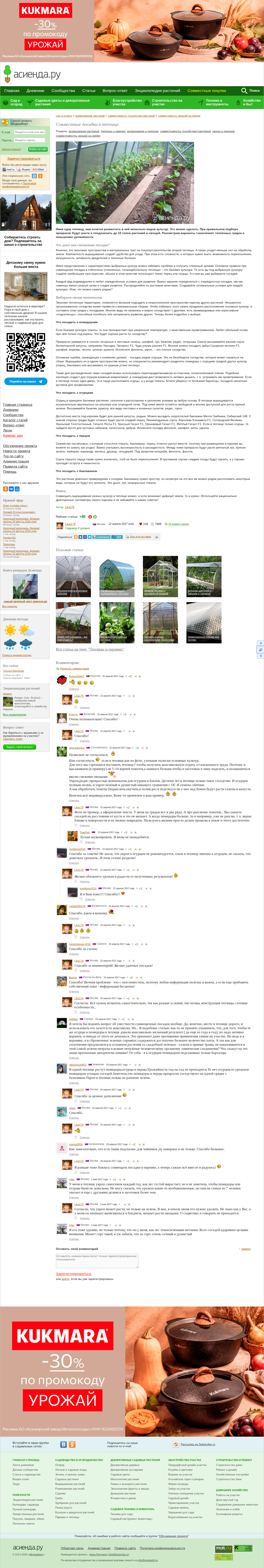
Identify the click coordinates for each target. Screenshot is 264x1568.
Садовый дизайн (178, 1498)
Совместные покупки (206, 90)
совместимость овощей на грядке (179, 115)
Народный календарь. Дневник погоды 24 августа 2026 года (21, 530)
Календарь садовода (26, 1504)
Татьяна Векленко (13, 671)
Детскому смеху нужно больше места (25, 265)
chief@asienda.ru (118, 1554)
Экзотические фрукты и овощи (130, 1488)
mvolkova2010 (77, 849)
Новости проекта (16, 451)
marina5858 (76, 1144)
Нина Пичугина (98, 1554)
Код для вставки (140, 536)
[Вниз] (260, 656)
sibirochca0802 (77, 1064)
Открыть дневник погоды (16, 655)
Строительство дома (229, 1465)
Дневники (35, 90)
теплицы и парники (113, 131)
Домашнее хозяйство (232, 1490)
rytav (71, 1179)
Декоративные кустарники (127, 1469)
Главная (11, 90)
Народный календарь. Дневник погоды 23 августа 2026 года (21, 552)
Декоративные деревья (125, 1465)
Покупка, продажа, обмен (28, 1518)
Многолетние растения (125, 1479)
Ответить (74, 689)
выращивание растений (90, 115)
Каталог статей (15, 420)
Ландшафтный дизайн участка (187, 1465)
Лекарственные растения (28, 1514)
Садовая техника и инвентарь (132, 1509)
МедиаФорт (36, 1554)
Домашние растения (123, 1493)
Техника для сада (122, 1514)
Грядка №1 (9, 537)
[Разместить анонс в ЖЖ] (117, 537)
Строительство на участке (167, 102)
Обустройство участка (184, 1460)
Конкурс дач (13, 436)
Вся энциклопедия (14, 714)
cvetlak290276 (77, 906)
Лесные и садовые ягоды (71, 1469)
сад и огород (64, 115)
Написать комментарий (74, 668)
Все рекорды (9, 606)
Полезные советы (24, 1523)
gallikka (73, 1019)
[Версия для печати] (156, 537)
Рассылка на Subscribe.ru (198, 1444)
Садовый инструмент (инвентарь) (131, 1518)
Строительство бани (229, 1479)
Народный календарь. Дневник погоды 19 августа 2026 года (21, 520)
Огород (59, 1465)
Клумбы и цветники (180, 1469)
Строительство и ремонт (234, 1460)
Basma (73, 977)
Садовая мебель (178, 1507)
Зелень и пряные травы (70, 1474)
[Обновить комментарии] (260, 649)
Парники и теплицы (67, 1517)
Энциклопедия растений (157, 90)
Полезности (21, 1495)
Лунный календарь (24, 1509)
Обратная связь (72, 1548)
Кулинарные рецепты (229, 1514)
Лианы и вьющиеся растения (129, 1484)
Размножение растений (69, 1488)
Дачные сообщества (25, 1469)
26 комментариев (178, 524)
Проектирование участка (183, 1502)
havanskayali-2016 (80, 944)
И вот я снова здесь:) (15, 505)
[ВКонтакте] (11, 488)
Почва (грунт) (63, 1507)
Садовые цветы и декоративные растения (62, 102)
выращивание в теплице (142, 131)
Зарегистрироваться (73, 1274)
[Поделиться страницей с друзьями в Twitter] (89, 537)
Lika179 (69, 507)
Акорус (7, 693)
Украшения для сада (181, 1512)
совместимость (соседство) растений (131, 115)
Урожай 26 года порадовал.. (19, 512)
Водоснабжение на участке (185, 1517)
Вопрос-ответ (115, 90)
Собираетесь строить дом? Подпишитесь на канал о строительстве (23, 240)
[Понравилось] (139, 676)
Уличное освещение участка (186, 1493)
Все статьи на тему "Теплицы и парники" (90, 649)
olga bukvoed (76, 747)
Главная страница (17, 405)
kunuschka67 (76, 676)
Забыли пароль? (11, 149)
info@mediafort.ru (148, 1560)
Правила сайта (15, 467)
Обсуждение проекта (20, 446)
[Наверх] (260, 643)
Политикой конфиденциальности (19, 185)
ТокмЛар (85, 832)
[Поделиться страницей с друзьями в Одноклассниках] (76, 537)
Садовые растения (67, 1479)
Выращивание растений (70, 1484)
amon (72, 1108)
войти (65, 1279)
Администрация (16, 461)
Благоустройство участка (127, 102)
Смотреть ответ (13, 738)
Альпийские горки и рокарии (186, 1479)
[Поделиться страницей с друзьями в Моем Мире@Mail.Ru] (85, 537)
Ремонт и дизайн (226, 1469)
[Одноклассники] (5, 488)
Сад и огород (16, 102)
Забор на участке (179, 1488)
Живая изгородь (178, 1484)
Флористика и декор (123, 1498)
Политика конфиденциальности (162, 1548)
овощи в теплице (223, 131)
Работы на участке (228, 1495)
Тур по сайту (13, 456)
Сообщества (63, 90)
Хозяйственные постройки (232, 1474)
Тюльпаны (9, 544)
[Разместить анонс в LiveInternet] (101, 537)
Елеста (73, 714)
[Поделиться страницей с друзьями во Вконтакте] (80, 537)
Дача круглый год (227, 1499)
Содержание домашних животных (237, 1504)
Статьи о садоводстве (26, 1474)
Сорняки (60, 1493)
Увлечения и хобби (228, 1509)
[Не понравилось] (135, 676)
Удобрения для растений (70, 1502)
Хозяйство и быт (252, 102)
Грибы (59, 1498)
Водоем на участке (180, 1474)
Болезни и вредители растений (74, 1512)
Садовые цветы (120, 1474)
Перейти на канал (22, 381)
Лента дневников (23, 1465)
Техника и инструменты (217, 102)
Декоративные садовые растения (135, 1460)
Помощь (9, 472)
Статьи (88, 90)
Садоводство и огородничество (79, 1460)
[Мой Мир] (17, 488)
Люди (7, 430)
